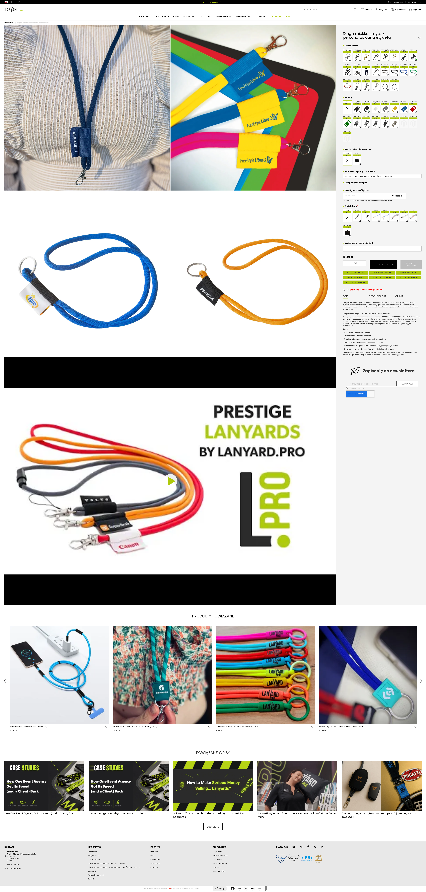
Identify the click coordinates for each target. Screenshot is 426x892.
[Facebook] (308, 847)
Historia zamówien (220, 856)
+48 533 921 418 (416, 2)
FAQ (152, 856)
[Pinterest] (315, 847)
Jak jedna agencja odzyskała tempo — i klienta (118, 813)
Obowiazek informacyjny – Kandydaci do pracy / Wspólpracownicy (114, 867)
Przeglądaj (396, 195)
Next (421, 681)
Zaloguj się (382, 9)
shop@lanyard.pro (396, 2)
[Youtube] (294, 847)
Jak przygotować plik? (356, 182)
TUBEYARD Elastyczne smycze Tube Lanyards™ (237, 726)
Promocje (154, 852)
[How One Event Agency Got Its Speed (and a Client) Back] (44, 810)
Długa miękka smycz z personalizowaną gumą (341, 726)
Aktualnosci (155, 863)
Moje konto (217, 852)
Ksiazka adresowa (220, 863)
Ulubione (368, 9)
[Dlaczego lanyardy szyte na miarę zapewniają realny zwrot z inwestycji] (382, 810)
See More (213, 826)
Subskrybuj (407, 383)
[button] (9, 2)
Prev (5, 681)
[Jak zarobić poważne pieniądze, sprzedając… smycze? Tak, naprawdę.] (213, 810)
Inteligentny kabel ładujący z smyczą (28, 726)
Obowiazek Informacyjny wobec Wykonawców (106, 863)
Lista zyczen (217, 859)
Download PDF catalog (209, 2)
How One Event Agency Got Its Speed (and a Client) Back (39, 813)
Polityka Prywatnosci (96, 875)
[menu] (213, 17)
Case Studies (155, 859)
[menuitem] (144, 17)
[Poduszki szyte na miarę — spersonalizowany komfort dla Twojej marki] (297, 810)
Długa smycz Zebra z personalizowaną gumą (135, 726)
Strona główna (9, 23)
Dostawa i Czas (94, 859)
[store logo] (13, 9)
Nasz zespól (92, 852)
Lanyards (154, 867)
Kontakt (91, 879)
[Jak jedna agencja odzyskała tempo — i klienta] (129, 810)
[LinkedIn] (322, 847)
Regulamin (360, 388)
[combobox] (326, 9)
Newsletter (217, 867)
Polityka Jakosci (94, 856)
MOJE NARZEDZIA (219, 871)
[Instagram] (301, 847)
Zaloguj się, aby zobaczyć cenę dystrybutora (364, 289)
